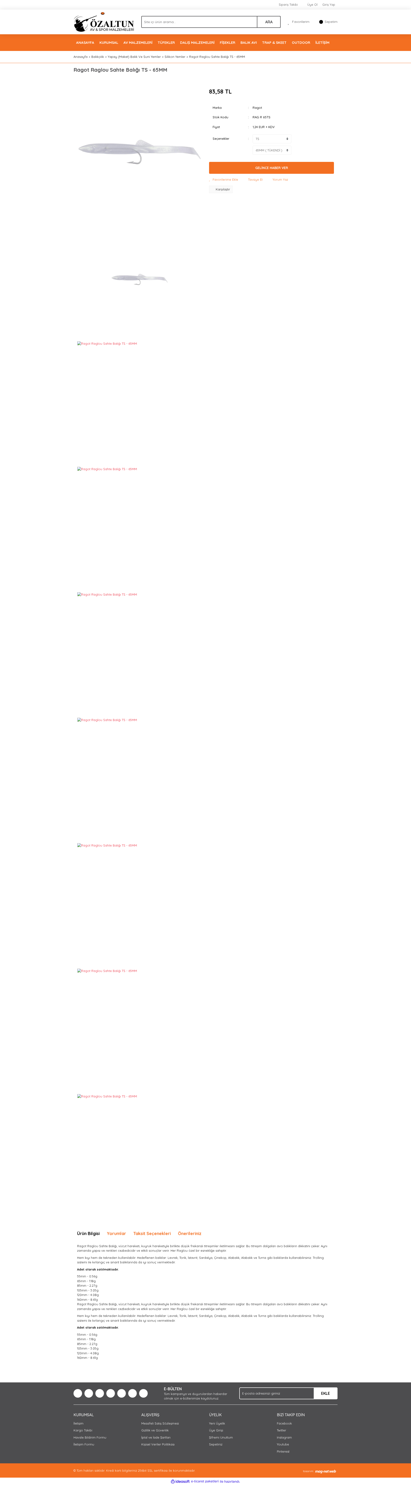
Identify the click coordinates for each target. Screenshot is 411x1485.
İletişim (78, 1423)
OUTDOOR (301, 42)
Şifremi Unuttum (221, 1437)
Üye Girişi (216, 1430)
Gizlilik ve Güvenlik (155, 1430)
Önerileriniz (189, 1233)
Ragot (257, 108)
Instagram (284, 1437)
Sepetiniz (215, 1444)
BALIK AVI (248, 42)
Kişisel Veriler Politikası (158, 1444)
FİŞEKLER (227, 42)
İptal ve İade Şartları (156, 1437)
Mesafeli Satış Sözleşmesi (160, 1423)
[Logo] (103, 21)
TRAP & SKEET (274, 42)
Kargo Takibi (82, 1430)
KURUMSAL (108, 42)
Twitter (281, 1430)
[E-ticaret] (205, 1481)
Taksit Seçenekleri (152, 1233)
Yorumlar (116, 1233)
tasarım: (308, 1471)
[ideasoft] (180, 1481)
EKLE (325, 1393)
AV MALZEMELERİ (137, 42)
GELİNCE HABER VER (271, 168)
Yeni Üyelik (217, 1423)
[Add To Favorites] (223, 179)
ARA (269, 22)
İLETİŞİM (322, 42)
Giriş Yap (328, 4)
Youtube (283, 1444)
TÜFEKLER (166, 42)
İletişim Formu (83, 1444)
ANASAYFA (85, 42)
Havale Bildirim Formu (89, 1437)
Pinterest (283, 1451)
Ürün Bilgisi (88, 1233)
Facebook (284, 1423)
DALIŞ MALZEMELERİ (197, 42)
